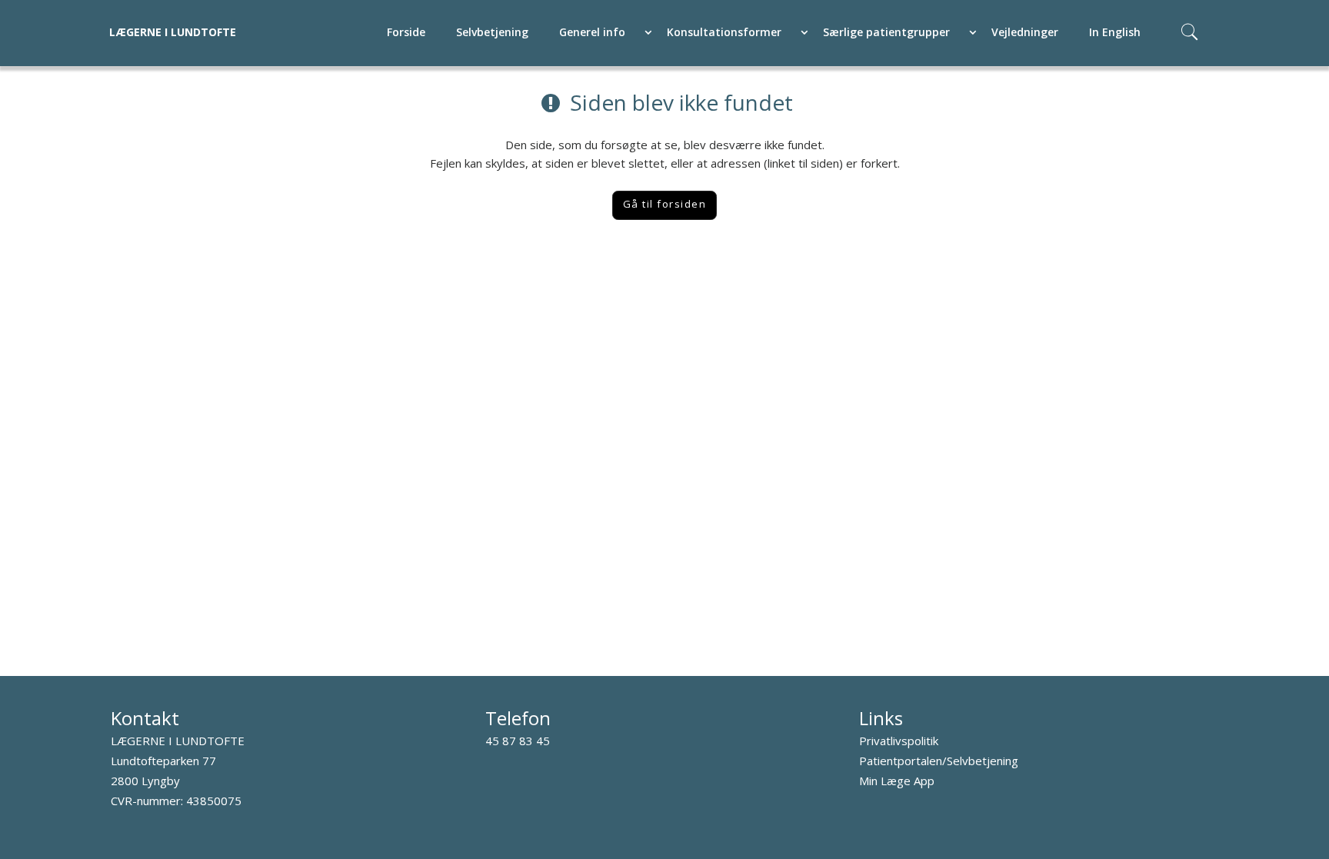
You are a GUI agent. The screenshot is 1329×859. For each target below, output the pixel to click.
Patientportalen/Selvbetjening (938, 760)
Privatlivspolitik (898, 740)
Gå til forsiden (665, 204)
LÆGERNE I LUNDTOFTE (172, 32)
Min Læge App (896, 780)
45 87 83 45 (517, 740)
